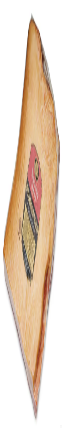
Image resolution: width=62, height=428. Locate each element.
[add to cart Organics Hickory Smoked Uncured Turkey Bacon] (1, 189)
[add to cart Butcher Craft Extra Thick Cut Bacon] (1, 175)
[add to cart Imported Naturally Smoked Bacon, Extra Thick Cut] (1, 148)
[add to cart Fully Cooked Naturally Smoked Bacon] (1, 162)
